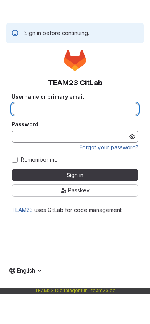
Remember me (39, 160)
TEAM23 (22, 210)
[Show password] (132, 137)
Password (25, 124)
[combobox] (25, 270)
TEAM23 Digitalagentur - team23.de (75, 290)
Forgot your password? (109, 147)
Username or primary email (48, 97)
